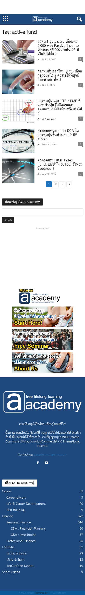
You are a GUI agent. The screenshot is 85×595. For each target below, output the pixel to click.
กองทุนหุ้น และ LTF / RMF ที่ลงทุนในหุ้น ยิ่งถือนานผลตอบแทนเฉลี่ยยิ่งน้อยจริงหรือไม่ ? (60, 107)
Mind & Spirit (15, 560)
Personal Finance (18, 522)
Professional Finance (21, 541)
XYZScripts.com (58, 593)
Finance (7, 516)
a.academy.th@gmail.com (50, 454)
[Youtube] (47, 463)
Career (6, 491)
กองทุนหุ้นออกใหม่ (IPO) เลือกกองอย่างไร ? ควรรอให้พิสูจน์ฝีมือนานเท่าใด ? (60, 75)
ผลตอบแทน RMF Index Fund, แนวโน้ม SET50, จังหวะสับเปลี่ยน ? (60, 164)
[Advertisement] (42, 7)
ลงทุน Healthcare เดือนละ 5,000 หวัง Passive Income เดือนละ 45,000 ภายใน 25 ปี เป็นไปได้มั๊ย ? (58, 48)
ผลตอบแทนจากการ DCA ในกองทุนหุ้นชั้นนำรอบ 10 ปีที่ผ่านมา (58, 135)
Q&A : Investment (23, 535)
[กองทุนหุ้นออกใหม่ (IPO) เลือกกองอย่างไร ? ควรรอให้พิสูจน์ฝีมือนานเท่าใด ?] (18, 82)
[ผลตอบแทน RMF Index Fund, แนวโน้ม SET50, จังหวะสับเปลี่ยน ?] (18, 171)
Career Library (16, 498)
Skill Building (15, 510)
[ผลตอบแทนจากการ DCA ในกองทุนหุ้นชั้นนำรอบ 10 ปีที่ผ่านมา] (18, 141)
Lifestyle (8, 547)
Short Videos (11, 572)
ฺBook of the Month (19, 566)
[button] (78, 19)
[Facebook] (38, 463)
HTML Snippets (26, 593)
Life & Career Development (26, 504)
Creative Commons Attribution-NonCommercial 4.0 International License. (43, 441)
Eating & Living (16, 554)
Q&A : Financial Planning (28, 529)
